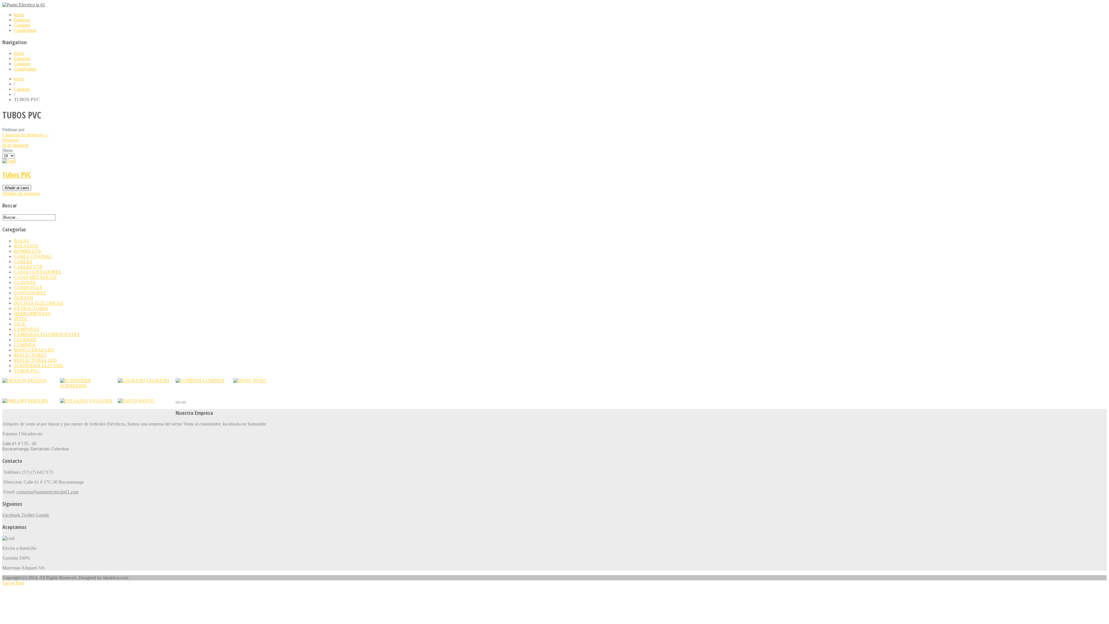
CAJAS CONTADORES (37, 272)
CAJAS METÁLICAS (35, 277)
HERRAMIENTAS (32, 313)
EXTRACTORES (31, 308)
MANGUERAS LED (34, 350)
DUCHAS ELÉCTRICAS (38, 303)
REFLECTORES (30, 355)
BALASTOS (26, 246)
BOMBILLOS (27, 251)
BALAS (21, 240)
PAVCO (146, 400)
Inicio (19, 78)
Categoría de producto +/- (25, 134)
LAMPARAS (26, 329)
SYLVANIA (101, 400)
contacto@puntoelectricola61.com (47, 491)
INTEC (21, 318)
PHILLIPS (38, 400)
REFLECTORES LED (35, 360)
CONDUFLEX (28, 287)
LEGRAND (25, 339)
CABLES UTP (28, 266)
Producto (10, 140)
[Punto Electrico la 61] (23, 4)
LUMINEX (25, 344)
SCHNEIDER (73, 385)
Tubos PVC (16, 174)
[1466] (9, 161)
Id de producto (15, 145)
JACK (20, 324)
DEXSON (23, 298)
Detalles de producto (21, 193)
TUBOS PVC (27, 370)
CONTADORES (30, 292)
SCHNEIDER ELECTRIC (39, 365)
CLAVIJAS (25, 282)
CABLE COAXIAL (33, 256)
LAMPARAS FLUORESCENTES (46, 334)
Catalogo (22, 89)
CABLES (23, 261)
